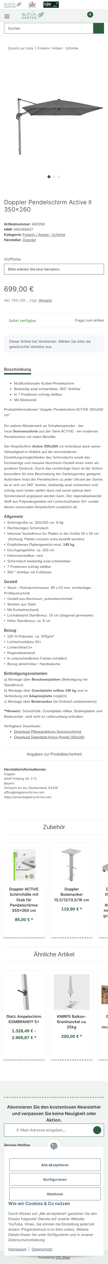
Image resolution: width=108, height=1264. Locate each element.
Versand (45, 300)
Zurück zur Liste (20, 48)
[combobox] (54, 269)
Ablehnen (55, 1194)
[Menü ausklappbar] (7, 15)
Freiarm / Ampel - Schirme (44, 234)
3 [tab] (59, 176)
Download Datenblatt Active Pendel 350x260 (49, 737)
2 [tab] (54, 176)
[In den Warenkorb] (8, 63)
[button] (73, 17)
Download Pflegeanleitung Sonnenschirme (47, 732)
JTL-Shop (63, 1257)
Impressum (17, 1249)
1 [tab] (48, 176)
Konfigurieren (55, 1179)
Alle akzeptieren (55, 1165)
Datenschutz (42, 1249)
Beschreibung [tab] (17, 369)
